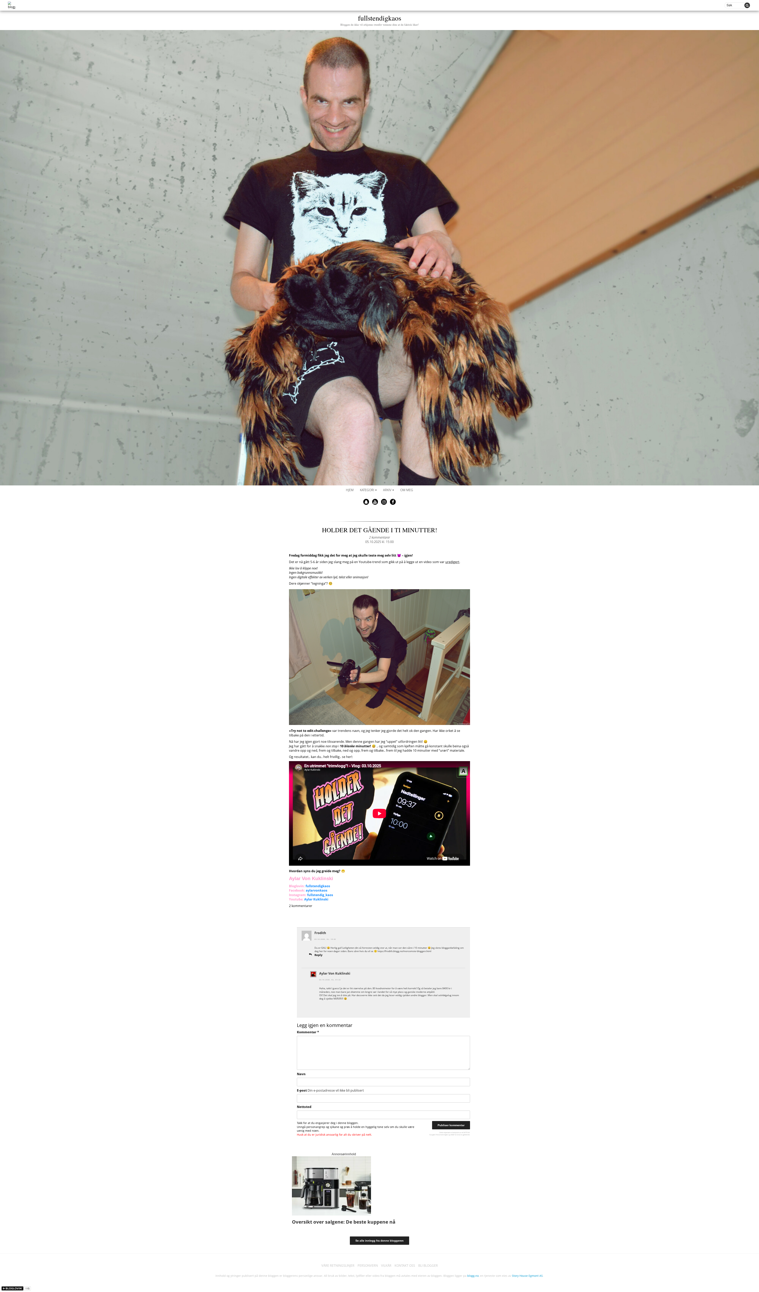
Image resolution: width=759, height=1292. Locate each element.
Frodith (320, 933)
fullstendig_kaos (320, 895)
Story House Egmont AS (527, 1276)
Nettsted (304, 1107)
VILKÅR (386, 1265)
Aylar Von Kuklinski (334, 973)
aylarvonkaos (316, 890)
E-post (330, 1090)
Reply (318, 955)
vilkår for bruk (455, 1134)
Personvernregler (442, 1134)
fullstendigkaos (379, 19)
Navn (301, 1074)
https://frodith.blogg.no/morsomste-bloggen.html (404, 951)
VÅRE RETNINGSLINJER (337, 1265)
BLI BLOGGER (428, 1265)
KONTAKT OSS (405, 1265)
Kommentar (308, 1032)
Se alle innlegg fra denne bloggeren (379, 1240)
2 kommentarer (379, 537)
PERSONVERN (368, 1265)
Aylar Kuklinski (316, 899)
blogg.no (473, 1276)
